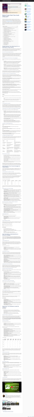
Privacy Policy (33, 416)
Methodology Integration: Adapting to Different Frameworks (9, 34)
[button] (31, 1)
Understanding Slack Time (6, 37)
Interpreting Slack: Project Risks (6, 29)
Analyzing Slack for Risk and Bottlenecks (7, 38)
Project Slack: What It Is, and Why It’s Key (7, 41)
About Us (28, 416)
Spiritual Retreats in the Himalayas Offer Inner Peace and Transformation (29, 22)
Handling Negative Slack (6, 35)
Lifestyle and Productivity (6, 0)
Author (3, 393)
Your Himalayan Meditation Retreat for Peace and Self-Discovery (29, 27)
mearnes (6, 394)
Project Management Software (6, 40)
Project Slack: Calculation (6, 42)
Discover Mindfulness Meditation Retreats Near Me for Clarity (29, 14)
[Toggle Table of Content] (17, 26)
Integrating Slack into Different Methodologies (8, 39)
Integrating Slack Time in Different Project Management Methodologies (10, 30)
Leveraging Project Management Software (7, 31)
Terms (30, 416)
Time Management (4, 410)
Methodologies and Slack (6, 43)
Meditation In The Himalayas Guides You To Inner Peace (29, 24)
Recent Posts (5, 393)
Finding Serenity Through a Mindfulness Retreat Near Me (29, 17)
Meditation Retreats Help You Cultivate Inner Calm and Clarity (29, 30)
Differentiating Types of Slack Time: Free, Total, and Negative (9, 28)
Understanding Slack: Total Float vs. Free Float (8, 33)
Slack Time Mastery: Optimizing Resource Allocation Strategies (9, 36)
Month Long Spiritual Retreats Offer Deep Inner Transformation (29, 9)
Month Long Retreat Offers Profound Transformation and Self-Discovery (29, 11)
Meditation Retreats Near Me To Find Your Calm (29, 19)
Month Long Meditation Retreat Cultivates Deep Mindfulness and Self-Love (29, 6)
